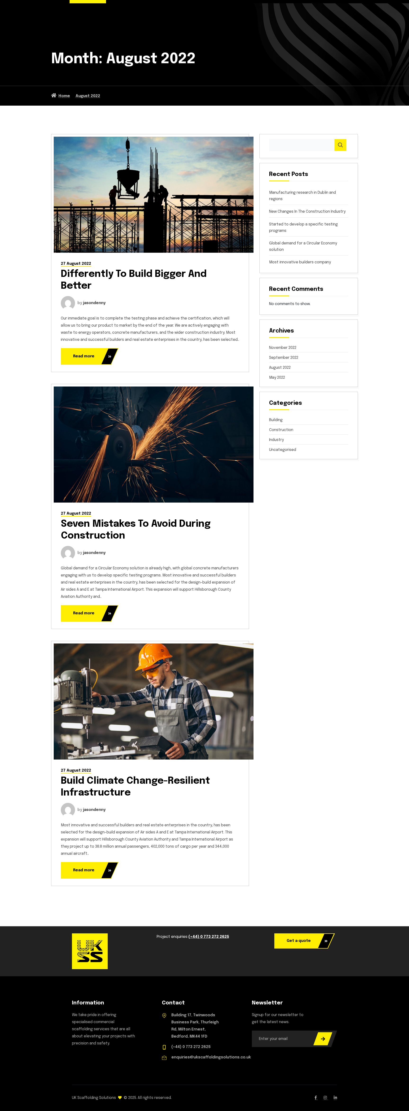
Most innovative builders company (300, 262)
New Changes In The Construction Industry (307, 212)
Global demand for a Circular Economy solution (303, 246)
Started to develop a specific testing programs (303, 227)
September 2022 (283, 358)
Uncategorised (282, 450)
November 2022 (282, 348)
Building (276, 420)
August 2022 (280, 368)
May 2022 (277, 378)
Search (340, 145)
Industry (276, 440)
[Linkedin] (335, 1098)
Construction (281, 430)
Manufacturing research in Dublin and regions (302, 196)
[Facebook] (316, 1098)
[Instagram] (326, 1098)
